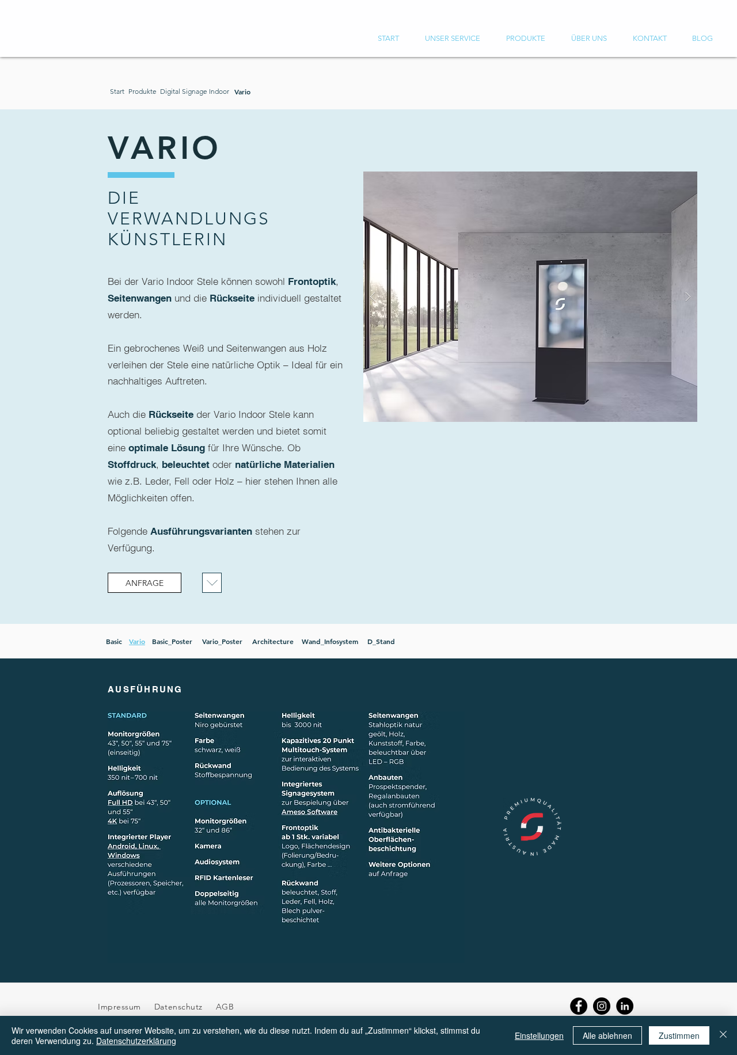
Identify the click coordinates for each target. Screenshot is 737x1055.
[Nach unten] (212, 583)
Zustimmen (679, 1035)
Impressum (119, 1006)
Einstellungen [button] (539, 1035)
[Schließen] (723, 1035)
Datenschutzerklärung (136, 1040)
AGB (223, 1006)
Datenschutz (180, 1006)
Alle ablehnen (607, 1035)
